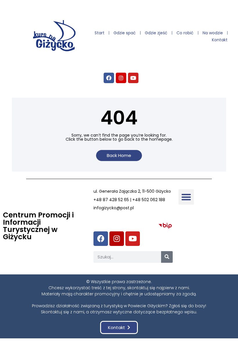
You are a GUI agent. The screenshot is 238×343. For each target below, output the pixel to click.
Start (99, 33)
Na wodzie (213, 33)
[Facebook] (109, 78)
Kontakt (220, 40)
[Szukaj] (167, 257)
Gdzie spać (124, 33)
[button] (119, 155)
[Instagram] (121, 78)
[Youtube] (133, 78)
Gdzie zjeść (156, 33)
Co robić (185, 33)
